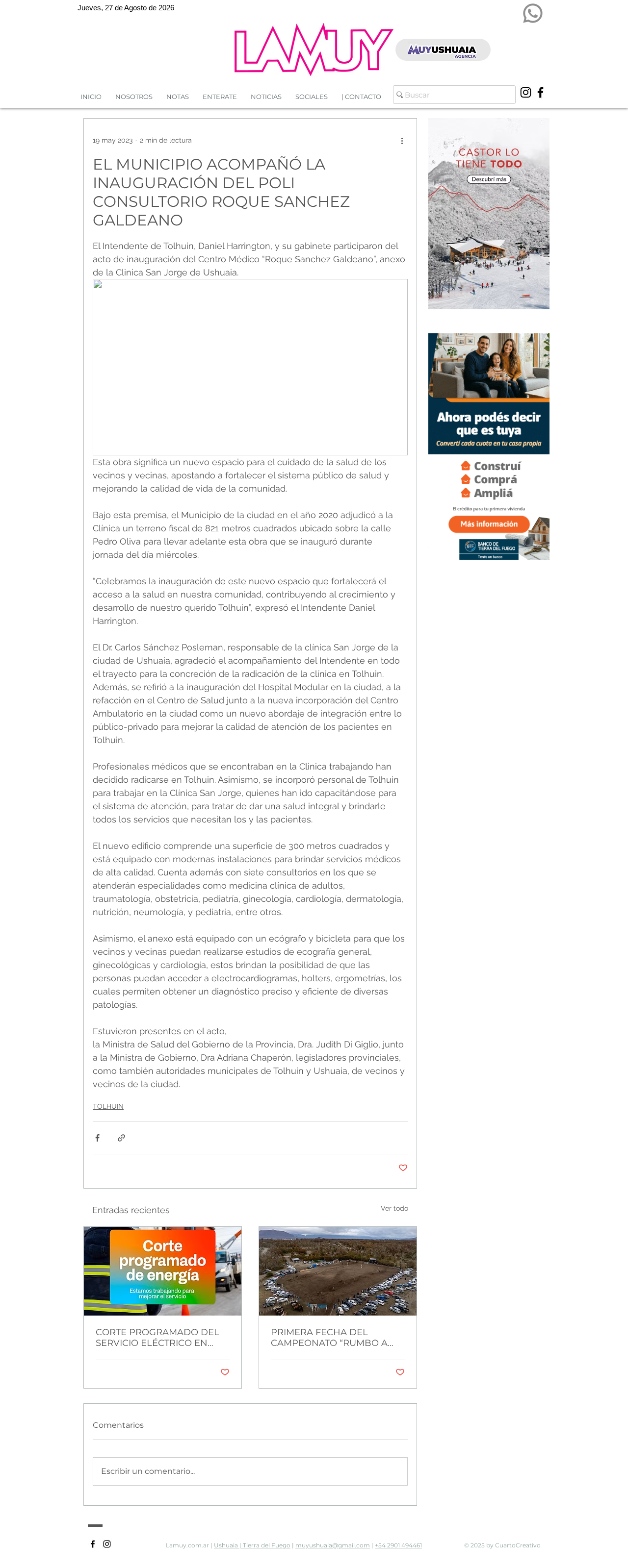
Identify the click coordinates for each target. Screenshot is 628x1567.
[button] (266, 96)
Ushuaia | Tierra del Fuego (252, 1545)
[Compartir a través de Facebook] (97, 1138)
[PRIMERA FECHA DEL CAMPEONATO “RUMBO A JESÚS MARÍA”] (338, 1271)
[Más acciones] (402, 140)
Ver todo (394, 1208)
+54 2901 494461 (398, 1545)
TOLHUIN (108, 1106)
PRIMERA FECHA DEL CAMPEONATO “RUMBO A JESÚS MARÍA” (329, 1337)
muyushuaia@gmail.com (332, 1545)
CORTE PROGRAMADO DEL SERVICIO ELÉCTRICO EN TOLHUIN (157, 1337)
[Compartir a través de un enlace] (121, 1138)
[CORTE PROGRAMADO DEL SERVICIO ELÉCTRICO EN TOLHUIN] (162, 1271)
